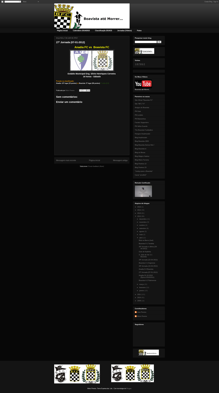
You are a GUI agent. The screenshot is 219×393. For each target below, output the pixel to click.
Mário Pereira (142, 316)
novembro (143, 222)
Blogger (128, 388)
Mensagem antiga (120, 160)
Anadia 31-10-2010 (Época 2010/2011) (146, 276)
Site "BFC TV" (140, 104)
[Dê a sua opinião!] (82, 90)
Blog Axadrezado (141, 137)
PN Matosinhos (140, 119)
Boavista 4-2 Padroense (147, 280)
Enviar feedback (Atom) (96, 166)
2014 (139, 210)
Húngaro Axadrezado (142, 134)
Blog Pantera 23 (140, 167)
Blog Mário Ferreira (142, 160)
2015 (139, 207)
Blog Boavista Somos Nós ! (144, 145)
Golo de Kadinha (145, 252)
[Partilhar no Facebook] (87, 90)
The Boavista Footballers (144, 130)
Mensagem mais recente (66, 160)
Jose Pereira (141, 312)
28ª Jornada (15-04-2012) (148, 266)
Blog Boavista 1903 (142, 141)
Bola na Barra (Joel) (146, 240)
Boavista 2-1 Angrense (147, 263)
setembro (143, 228)
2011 (139, 294)
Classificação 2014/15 (103, 30)
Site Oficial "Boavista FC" (144, 100)
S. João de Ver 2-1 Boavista (145, 256)
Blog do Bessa (140, 152)
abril (141, 238)
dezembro (143, 219)
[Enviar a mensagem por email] (80, 90)
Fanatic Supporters (142, 122)
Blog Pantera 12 (140, 164)
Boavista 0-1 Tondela (146, 243)
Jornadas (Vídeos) (124, 30)
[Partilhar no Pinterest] (89, 90)
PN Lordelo (139, 115)
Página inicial (62, 30)
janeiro (142, 290)
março (141, 284)
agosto (142, 231)
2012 (139, 216)
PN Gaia (138, 111)
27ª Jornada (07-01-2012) (148, 272)
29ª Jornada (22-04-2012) (148, 260)
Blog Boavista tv (140, 149)
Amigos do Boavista (142, 107)
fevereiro (142, 287)
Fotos (139, 30)
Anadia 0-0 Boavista (146, 269)
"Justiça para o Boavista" (144, 171)
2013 (139, 213)
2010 (139, 297)
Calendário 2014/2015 (81, 30)
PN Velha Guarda (141, 126)
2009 (139, 301)
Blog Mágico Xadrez (142, 156)
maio (141, 234)
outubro (142, 225)
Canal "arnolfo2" (141, 175)
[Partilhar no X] (84, 90)
